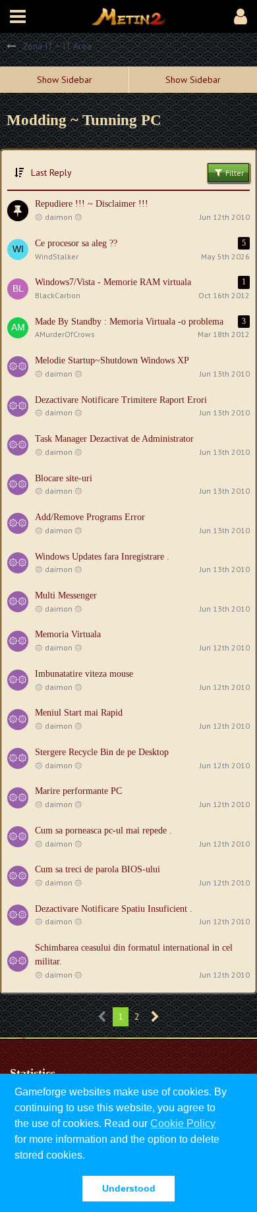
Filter (233, 173)
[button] (18, 16)
